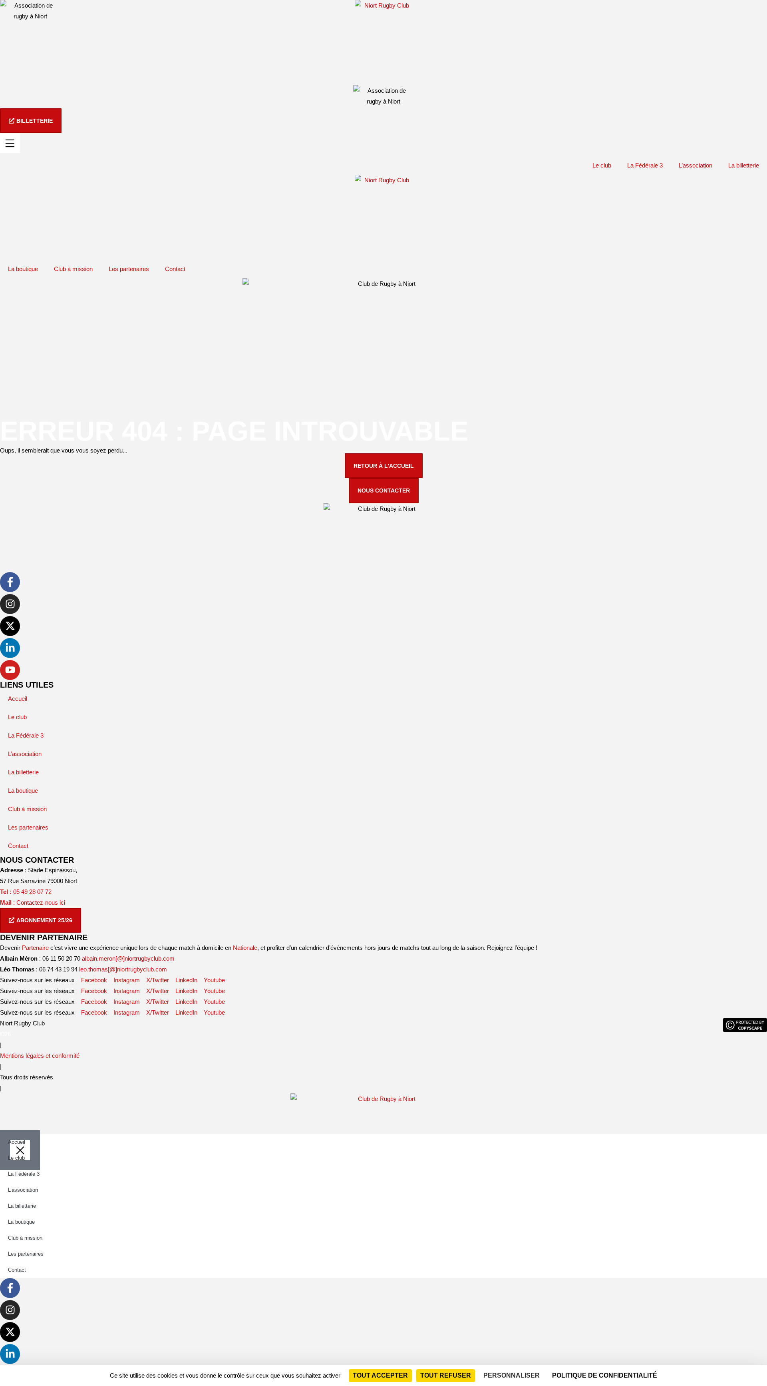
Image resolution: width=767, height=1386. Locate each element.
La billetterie (743, 165)
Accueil (17, 698)
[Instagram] (10, 604)
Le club (601, 165)
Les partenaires (129, 268)
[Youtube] (10, 670)
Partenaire (35, 947)
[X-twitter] (10, 626)
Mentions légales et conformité (39, 1055)
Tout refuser (445, 1375)
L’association (695, 165)
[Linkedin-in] (10, 648)
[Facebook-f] (10, 582)
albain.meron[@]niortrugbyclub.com (128, 958)
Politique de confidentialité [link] (604, 1375)
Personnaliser (511, 1375)
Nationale (245, 947)
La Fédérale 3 (645, 165)
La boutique (23, 268)
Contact (175, 268)
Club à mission (73, 268)
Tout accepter (380, 1375)
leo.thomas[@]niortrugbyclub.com (123, 969)
